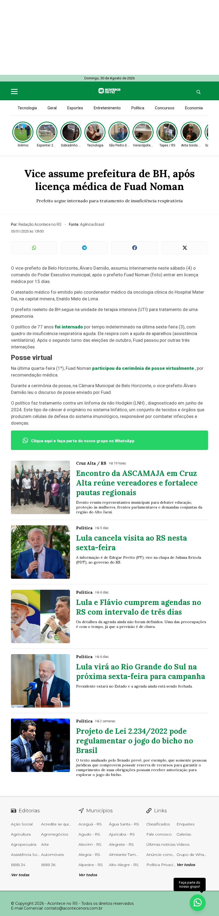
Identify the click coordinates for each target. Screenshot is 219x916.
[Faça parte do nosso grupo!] (198, 902)
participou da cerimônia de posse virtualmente (143, 368)
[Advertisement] (109, 37)
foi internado (69, 326)
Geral (52, 108)
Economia (194, 108)
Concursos (164, 108)
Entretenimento (107, 108)
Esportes (75, 108)
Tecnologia (27, 108)
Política (137, 108)
